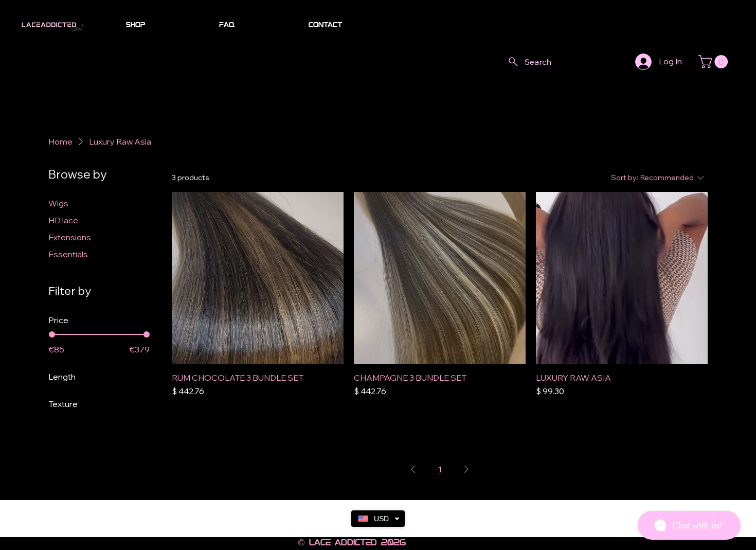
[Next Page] (466, 469)
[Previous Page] (413, 469)
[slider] (52, 334)
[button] (714, 61)
